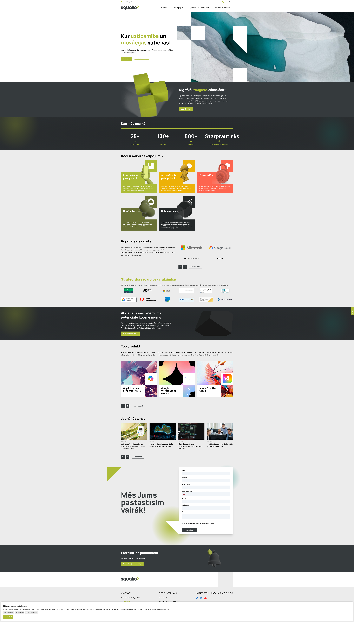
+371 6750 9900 (126, 601)
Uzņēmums (185, 505)
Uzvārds (184, 477)
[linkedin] (352, 311)
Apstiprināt (8, 617)
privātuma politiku (209, 523)
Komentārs (185, 512)
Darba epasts (186, 484)
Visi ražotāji (195, 267)
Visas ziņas (138, 457)
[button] (184, 494)
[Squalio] (130, 8)
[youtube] (352, 313)
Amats (184, 498)
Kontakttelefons (187, 491)
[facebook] (352, 308)
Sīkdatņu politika (19, 612)
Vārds (183, 470)
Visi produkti (138, 406)
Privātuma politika (8, 612)
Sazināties (189, 530)
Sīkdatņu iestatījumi (31, 612)
